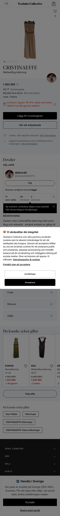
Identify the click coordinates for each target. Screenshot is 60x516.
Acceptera (30, 282)
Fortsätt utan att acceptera (16, 264)
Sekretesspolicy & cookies (26, 259)
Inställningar (30, 274)
